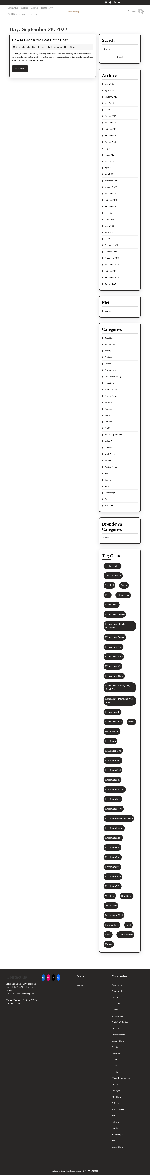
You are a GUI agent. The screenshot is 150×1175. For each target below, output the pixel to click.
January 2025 (111, 97)
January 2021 (111, 251)
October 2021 (111, 200)
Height (131, 721)
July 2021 (109, 213)
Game (23, 14)
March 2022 (110, 174)
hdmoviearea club (114, 656)
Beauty (108, 351)
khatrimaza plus (112, 857)
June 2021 (109, 219)
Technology (46, 8)
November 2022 (112, 122)
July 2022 (109, 148)
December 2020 (112, 258)
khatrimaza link (113, 799)
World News (13, 14)
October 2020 (111, 271)
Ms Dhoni (109, 896)
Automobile (110, 344)
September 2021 (112, 206)
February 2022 (111, 180)
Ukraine (108, 944)
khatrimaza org (112, 847)
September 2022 (112, 135)
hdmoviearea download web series (119, 701)
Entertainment (111, 389)
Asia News (109, 338)
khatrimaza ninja (113, 838)
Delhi (107, 595)
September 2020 (112, 277)
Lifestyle (34, 8)
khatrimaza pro (112, 867)
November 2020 (112, 264)
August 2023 (110, 116)
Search (133, 11)
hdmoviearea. (111, 604)
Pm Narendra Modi (114, 915)
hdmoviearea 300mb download (115, 626)
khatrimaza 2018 (113, 760)
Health (108, 428)
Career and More (113, 575)
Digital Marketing (113, 376)
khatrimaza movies (114, 828)
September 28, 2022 (25, 47)
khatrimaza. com (113, 750)
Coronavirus (13, 8)
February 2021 (111, 245)
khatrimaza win (112, 886)
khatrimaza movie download (119, 818)
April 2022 (110, 168)
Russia (108, 934)
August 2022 (110, 142)
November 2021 (112, 193)
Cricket (124, 585)
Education (109, 383)
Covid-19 (109, 585)
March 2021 (110, 239)
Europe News (111, 396)
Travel (107, 499)
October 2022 (111, 129)
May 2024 (109, 103)
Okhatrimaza (111, 905)
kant (43, 47)
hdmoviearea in (112, 712)
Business (24, 8)
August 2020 (110, 284)
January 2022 (111, 187)
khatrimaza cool (113, 770)
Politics (108, 460)
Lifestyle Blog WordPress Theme (67, 1171)
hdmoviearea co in (114, 676)
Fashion (108, 402)
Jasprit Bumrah (112, 731)
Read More (21, 69)
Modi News (110, 454)
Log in (108, 311)
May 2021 (109, 226)
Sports (107, 486)
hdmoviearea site (113, 721)
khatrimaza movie (113, 809)
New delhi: (126, 896)
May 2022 (109, 161)
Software (109, 480)
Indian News (110, 441)
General (32, 14)
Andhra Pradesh (112, 566)
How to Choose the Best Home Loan (40, 40)
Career (108, 363)
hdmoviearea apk (113, 647)
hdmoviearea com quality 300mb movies (117, 687)
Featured (108, 409)
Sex (106, 473)
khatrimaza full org (114, 789)
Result (128, 925)
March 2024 (110, 110)
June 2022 (109, 155)
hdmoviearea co (113, 666)
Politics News (111, 467)
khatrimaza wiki (113, 876)
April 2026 (110, 90)
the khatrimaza (125, 934)
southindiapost (75, 11)
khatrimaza (110, 741)
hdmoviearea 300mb (115, 614)
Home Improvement (114, 434)
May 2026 (109, 84)
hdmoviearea (123, 595)
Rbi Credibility (112, 925)
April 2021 (110, 232)
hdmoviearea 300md (115, 637)
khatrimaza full (112, 779)
